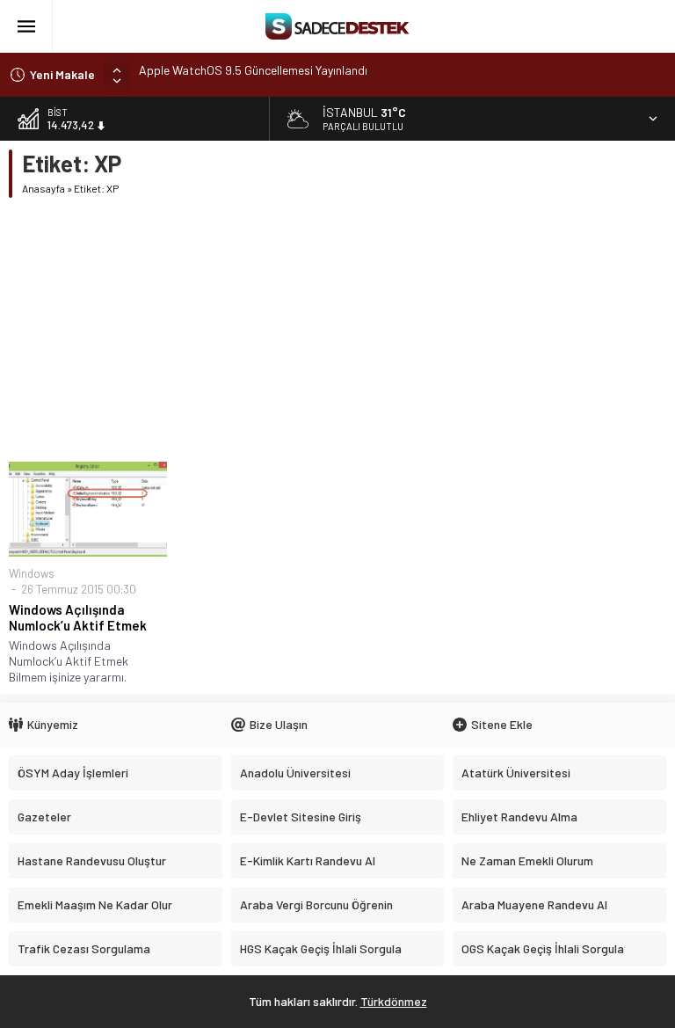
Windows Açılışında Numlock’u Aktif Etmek (78, 617)
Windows (31, 573)
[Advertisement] (337, 330)
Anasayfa (43, 188)
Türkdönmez (393, 1001)
